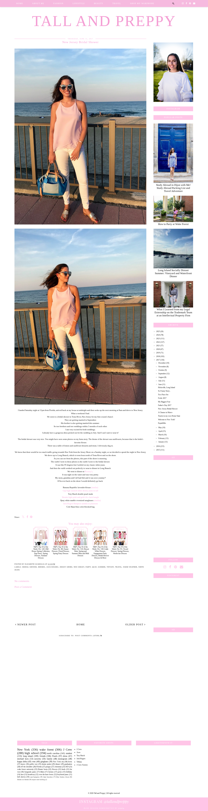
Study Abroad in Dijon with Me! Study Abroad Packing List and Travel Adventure (173, 188)
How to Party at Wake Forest (173, 224)
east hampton (35, 777)
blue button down (62, 777)
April (160, 431)
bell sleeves (21, 777)
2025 (158, 331)
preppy (48, 767)
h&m (42, 772)
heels (63, 769)
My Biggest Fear (164, 402)
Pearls (54, 756)
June (160, 384)
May (160, 427)
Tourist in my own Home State (169, 416)
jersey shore (66, 567)
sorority (37, 759)
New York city (58, 762)
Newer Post (26, 624)
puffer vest (33, 764)
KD (67, 767)
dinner (57, 764)
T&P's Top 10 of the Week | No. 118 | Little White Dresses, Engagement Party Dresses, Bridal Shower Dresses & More (100, 552)
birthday (69, 772)
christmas (58, 767)
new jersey (79, 567)
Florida (39, 767)
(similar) (94, 487)
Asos (78, 752)
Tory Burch (81, 755)
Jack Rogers (52, 567)
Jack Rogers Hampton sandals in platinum (80, 503)
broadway (31, 774)
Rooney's (88, 471)
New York (23, 749)
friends (43, 756)
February (161, 438)
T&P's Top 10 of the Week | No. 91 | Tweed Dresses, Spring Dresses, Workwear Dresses (120, 550)
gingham (44, 761)
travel (118, 567)
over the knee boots (46, 774)
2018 (158, 356)
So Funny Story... (164, 391)
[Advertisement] (173, 508)
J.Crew (79, 749)
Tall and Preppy (104, 20)
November (162, 367)
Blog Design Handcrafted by (104, 808)
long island (28, 756)
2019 (158, 353)
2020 (158, 349)
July (159, 381)
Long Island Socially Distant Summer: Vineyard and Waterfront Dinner (173, 273)
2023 (158, 338)
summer (102, 567)
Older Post (134, 624)
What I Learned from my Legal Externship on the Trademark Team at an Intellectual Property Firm (173, 312)
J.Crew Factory (82, 765)
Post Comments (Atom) (87, 635)
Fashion (58, 3)
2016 (158, 446)
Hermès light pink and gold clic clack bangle (80, 497)
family (49, 759)
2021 (158, 346)
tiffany (110, 567)
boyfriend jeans (63, 774)
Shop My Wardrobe (142, 3)
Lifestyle (79, 3)
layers (23, 764)
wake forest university (25, 769)
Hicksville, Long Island (166, 387)
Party (88, 567)
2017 (158, 360)
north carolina (53, 753)
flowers (55, 769)
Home (19, 3)
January (161, 442)
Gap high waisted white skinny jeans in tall (80, 490)
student (69, 753)
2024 (158, 335)
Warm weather (130, 567)
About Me (38, 3)
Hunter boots (43, 769)
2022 (158, 342)
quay (94, 567)
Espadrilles (162, 423)
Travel (116, 3)
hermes (41, 567)
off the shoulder (26, 767)
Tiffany (79, 762)
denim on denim (23, 779)
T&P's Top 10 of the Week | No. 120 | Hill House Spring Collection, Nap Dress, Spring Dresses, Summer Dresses (41, 552)
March (160, 435)
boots (70, 762)
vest (33, 761)
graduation (68, 764)
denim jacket (46, 764)
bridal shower (29, 567)
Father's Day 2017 (164, 405)
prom (60, 772)
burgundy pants (30, 772)
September (162, 374)
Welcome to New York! (166, 420)
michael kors (23, 759)
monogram (62, 759)
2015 (158, 450)
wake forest (46, 749)
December (162, 363)
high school (32, 753)
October (161, 370)
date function (48, 777)
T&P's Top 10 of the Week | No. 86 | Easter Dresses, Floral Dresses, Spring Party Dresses (60, 550)
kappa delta (22, 761)
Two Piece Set (163, 395)
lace (22, 774)
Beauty (98, 3)
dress (65, 756)
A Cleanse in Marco (165, 412)
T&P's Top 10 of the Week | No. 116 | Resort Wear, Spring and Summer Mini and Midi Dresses (80, 551)
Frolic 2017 (162, 398)
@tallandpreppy (104, 801)
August (161, 377)
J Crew (67, 749)
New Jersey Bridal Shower (168, 409)
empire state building (38, 779)
